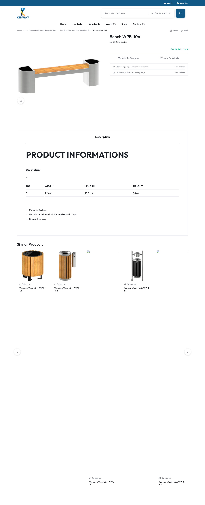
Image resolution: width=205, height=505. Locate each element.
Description (102, 137)
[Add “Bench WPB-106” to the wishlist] (170, 58)
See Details (180, 67)
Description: (33, 169)
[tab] (102, 136)
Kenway (41, 218)
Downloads (94, 24)
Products (77, 24)
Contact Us (139, 24)
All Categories (120, 42)
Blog (124, 24)
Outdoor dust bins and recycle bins (41, 30)
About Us (111, 24)
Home (63, 24)
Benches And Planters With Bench (74, 30)
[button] (128, 58)
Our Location (182, 3)
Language (168, 3)
